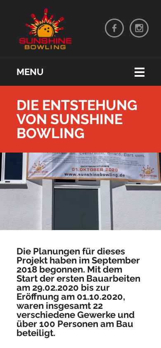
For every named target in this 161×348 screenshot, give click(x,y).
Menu (30, 71)
